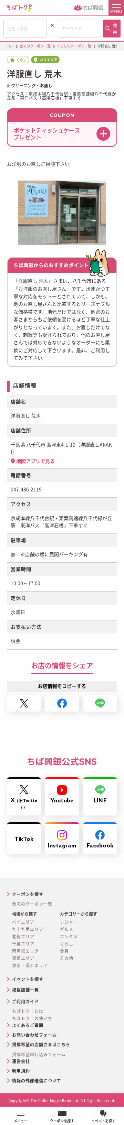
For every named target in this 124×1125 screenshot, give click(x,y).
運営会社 (21, 1061)
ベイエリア (23, 922)
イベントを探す (27, 979)
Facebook (100, 846)
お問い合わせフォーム (34, 1035)
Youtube (62, 801)
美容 (64, 951)
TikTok (24, 839)
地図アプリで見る (35, 461)
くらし (66, 944)
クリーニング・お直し (31, 86)
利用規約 (21, 1071)
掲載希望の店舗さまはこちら (41, 1044)
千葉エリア (23, 944)
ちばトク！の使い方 (32, 1018)
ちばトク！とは (27, 1011)
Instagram (62, 846)
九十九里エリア (27, 929)
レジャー (69, 922)
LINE (100, 801)
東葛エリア (23, 958)
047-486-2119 (26, 489)
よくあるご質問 (27, 1025)
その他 (66, 958)
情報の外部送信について (36, 1081)
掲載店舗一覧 (25, 990)
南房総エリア (25, 951)
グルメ (66, 929)
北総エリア (23, 936)
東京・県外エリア (30, 965)
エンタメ (69, 936)
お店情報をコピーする (62, 686)
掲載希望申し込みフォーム (39, 1054)
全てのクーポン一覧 (32, 904)
